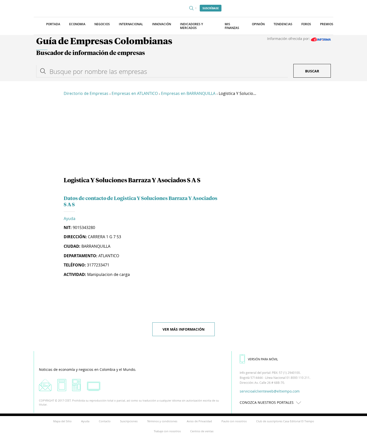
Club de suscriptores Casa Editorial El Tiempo (285, 421)
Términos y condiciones (162, 421)
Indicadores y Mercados (191, 26)
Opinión (258, 24)
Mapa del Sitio (62, 421)
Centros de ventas (201, 431)
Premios (326, 24)
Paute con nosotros (234, 421)
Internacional (131, 24)
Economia (77, 24)
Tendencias (283, 24)
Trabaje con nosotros (167, 431)
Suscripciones (129, 421)
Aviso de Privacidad (199, 421)
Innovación (161, 24)
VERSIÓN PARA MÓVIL (263, 359)
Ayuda (69, 218)
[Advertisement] (183, 137)
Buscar (312, 71)
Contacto (105, 421)
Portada (53, 24)
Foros (306, 24)
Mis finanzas (232, 26)
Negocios (102, 24)
